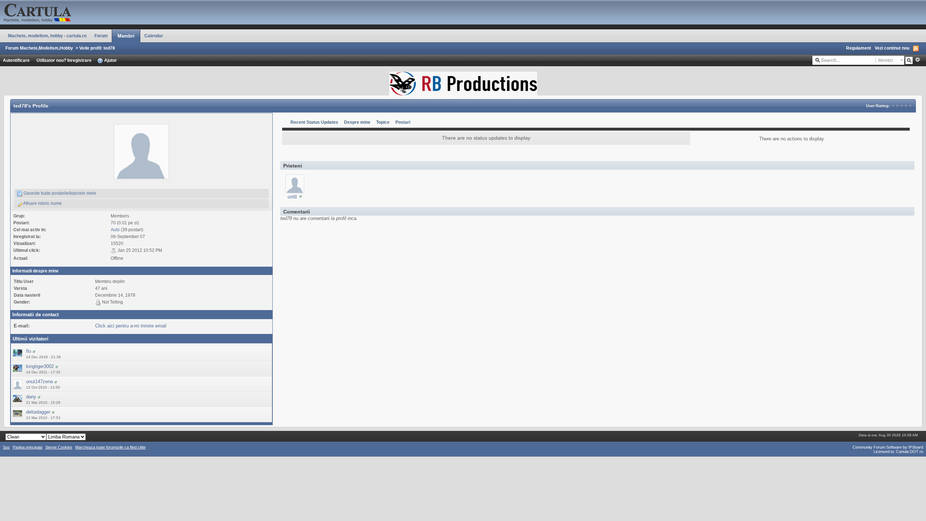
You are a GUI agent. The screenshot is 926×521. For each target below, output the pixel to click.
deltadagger (38, 412)
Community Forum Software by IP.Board (888, 447)
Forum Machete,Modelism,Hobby (39, 48)
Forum (101, 35)
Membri (126, 36)
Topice (383, 122)
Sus (6, 447)
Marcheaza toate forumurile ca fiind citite (110, 447)
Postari (402, 122)
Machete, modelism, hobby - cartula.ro (47, 35)
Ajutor (110, 60)
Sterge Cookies (58, 447)
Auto (115, 229)
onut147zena (39, 381)
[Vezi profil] (34, 351)
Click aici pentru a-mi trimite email (130, 326)
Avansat (917, 59)
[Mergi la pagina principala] (72, 11)
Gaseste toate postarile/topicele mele (59, 193)
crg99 (292, 196)
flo (28, 351)
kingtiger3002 (40, 366)
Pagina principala (27, 447)
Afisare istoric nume (42, 203)
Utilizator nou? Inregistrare (64, 60)
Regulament (858, 48)
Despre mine (357, 122)
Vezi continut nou (892, 48)
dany (31, 396)
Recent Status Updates (314, 122)
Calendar (153, 35)
